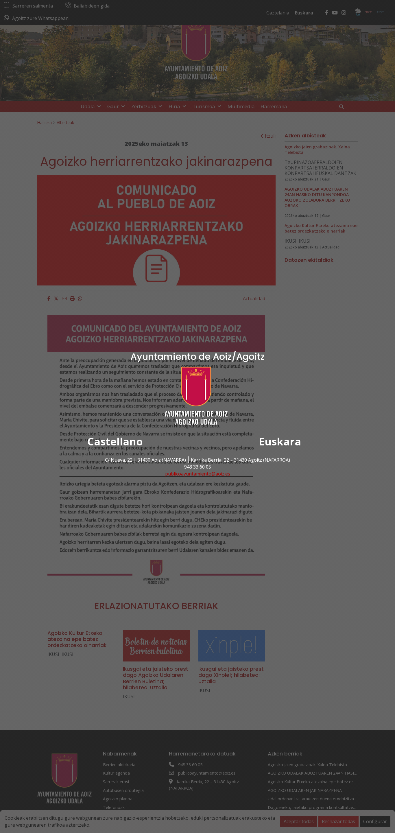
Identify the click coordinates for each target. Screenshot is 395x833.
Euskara (280, 441)
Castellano (115, 441)
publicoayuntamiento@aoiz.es (197, 474)
